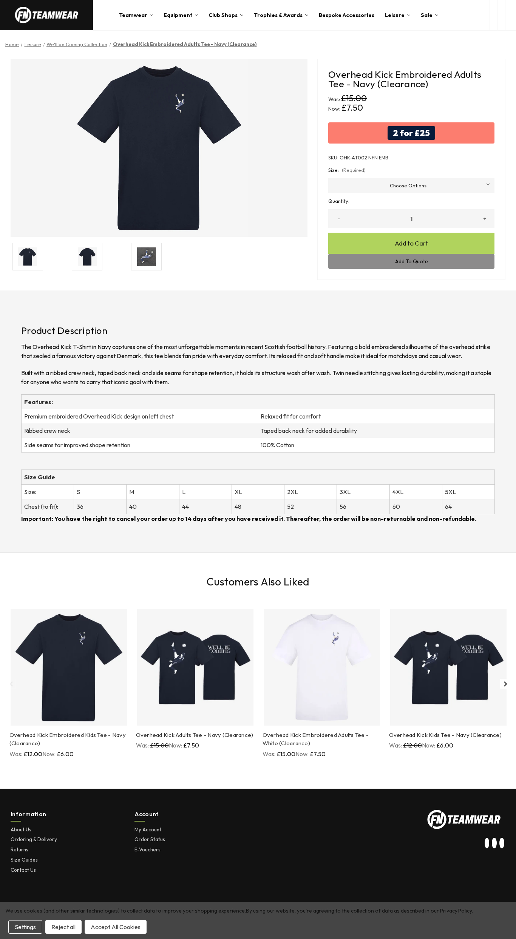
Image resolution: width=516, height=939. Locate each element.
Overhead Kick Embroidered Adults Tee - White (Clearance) (316, 739)
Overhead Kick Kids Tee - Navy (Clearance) (445, 734)
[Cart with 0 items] (510, 15)
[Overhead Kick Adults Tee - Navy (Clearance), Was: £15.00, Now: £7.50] (195, 667)
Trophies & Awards (278, 15)
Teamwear (133, 15)
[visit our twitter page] (494, 843)
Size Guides (24, 860)
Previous (11, 684)
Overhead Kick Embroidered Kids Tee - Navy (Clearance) (67, 739)
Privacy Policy (456, 910)
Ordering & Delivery (34, 839)
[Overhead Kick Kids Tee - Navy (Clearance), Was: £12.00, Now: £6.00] (448, 667)
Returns (19, 849)
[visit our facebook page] (501, 843)
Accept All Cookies (116, 927)
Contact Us (23, 870)
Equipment (178, 15)
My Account (147, 829)
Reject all (63, 927)
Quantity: (338, 201)
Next (505, 684)
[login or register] (501, 15)
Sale (427, 15)
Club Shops (223, 15)
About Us (21, 829)
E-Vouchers (147, 849)
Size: (347, 170)
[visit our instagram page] (487, 843)
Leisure (395, 15)
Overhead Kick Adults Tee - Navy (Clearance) (194, 734)
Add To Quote (411, 261)
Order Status (149, 839)
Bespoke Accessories (346, 15)
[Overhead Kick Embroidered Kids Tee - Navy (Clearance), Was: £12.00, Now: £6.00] (69, 667)
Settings (25, 927)
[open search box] (493, 15)
